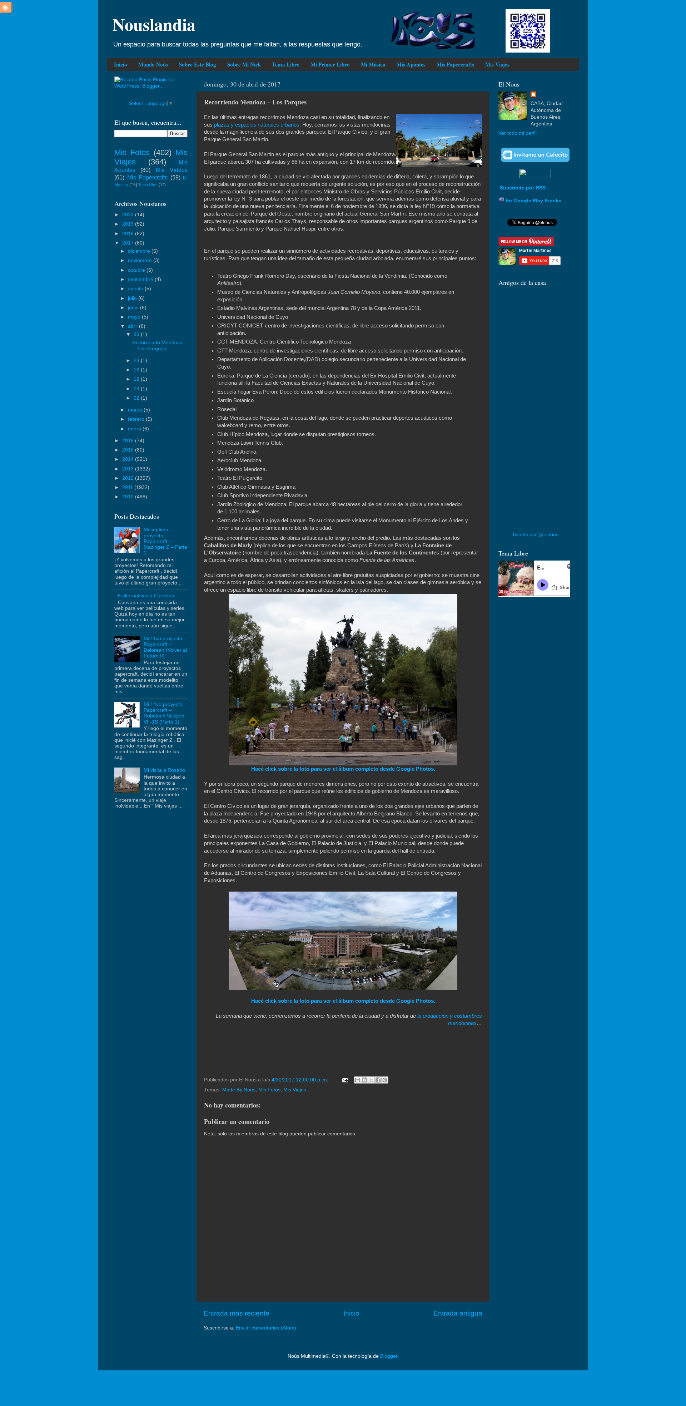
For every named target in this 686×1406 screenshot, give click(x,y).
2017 (128, 243)
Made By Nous (238, 1089)
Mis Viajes (497, 64)
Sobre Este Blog (197, 64)
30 (137, 334)
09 (137, 388)
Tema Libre (285, 64)
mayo (135, 317)
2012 (128, 478)
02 (137, 398)
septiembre (141, 279)
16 (137, 370)
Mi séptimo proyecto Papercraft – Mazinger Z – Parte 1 (165, 541)
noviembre (140, 260)
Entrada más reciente (236, 1313)
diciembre (139, 251)
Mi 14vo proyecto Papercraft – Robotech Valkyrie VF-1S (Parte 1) (164, 713)
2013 (128, 469)
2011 (128, 487)
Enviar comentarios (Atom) (266, 1328)
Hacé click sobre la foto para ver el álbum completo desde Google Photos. (343, 769)
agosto (136, 288)
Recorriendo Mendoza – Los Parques (159, 345)
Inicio (120, 64)
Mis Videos (172, 170)
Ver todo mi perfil (517, 133)
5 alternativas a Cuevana (146, 595)
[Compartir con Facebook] (378, 1080)
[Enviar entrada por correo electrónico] (344, 1079)
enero (135, 428)
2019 (128, 224)
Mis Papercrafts (455, 64)
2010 (128, 496)
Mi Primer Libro (330, 64)
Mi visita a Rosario (164, 770)
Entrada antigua (457, 1313)
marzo (136, 410)
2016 (128, 440)
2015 (128, 450)
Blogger (388, 1356)
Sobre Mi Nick (244, 64)
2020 (128, 214)
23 (137, 360)
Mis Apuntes (411, 64)
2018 (128, 233)
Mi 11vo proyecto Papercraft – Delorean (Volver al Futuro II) (165, 647)
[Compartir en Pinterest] (384, 1080)
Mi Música (373, 64)
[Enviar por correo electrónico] (357, 1080)
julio (133, 298)
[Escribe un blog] (364, 1080)
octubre (137, 270)
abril (133, 326)
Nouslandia (154, 23)
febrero (137, 419)
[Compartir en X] (371, 1080)
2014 (128, 459)
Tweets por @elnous (535, 534)
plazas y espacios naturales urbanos (256, 125)
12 (137, 379)
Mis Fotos (269, 1089)
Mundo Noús (153, 64)
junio (134, 307)
